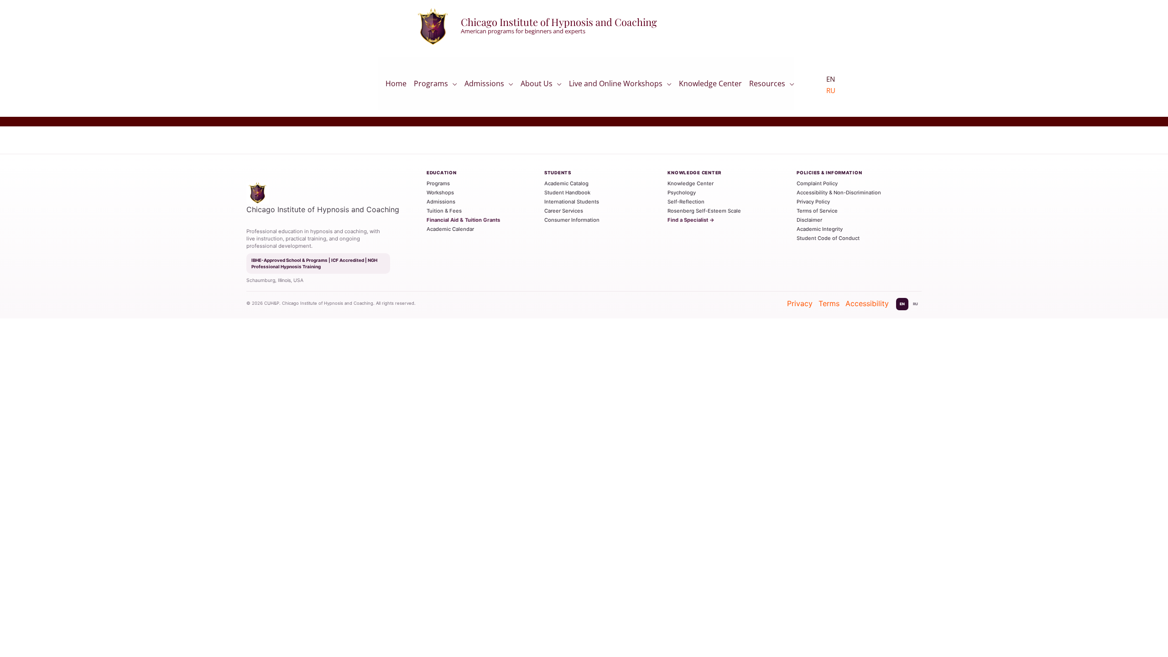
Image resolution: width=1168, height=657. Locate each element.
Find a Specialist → (690, 220)
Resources (767, 85)
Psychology (681, 192)
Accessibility (867, 303)
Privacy (800, 303)
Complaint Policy (817, 183)
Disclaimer (809, 220)
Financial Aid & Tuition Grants (463, 220)
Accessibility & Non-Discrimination (839, 192)
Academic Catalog (566, 183)
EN (902, 304)
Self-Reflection (685, 201)
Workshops (440, 192)
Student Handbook (567, 192)
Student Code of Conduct (828, 238)
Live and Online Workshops (615, 85)
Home (396, 86)
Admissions (484, 85)
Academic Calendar (450, 229)
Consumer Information (572, 220)
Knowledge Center (710, 86)
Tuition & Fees (444, 211)
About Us (537, 85)
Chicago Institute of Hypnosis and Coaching (559, 22)
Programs (431, 85)
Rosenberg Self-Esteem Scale (704, 211)
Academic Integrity (820, 229)
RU (830, 90)
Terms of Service (817, 211)
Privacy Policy (813, 201)
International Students (571, 201)
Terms (829, 303)
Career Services (563, 211)
